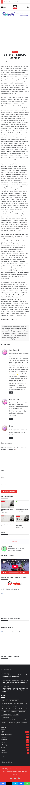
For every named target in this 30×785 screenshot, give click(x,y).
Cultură (4, 747)
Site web (3, 484)
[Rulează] (3, 573)
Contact (15, 774)
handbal (22, 711)
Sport (3, 750)
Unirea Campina (22, 722)
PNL (16, 714)
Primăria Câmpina (7, 717)
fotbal (14, 711)
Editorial (15, 52)
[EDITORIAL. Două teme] (7, 518)
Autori (19, 771)
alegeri (4, 700)
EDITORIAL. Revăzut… (22, 509)
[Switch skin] (28, 7)
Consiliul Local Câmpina (9, 708)
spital (4, 722)
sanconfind (22, 720)
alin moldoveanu (7, 703)
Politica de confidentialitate (10, 771)
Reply (11, 392)
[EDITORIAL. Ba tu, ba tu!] (7, 504)
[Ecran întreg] (26, 573)
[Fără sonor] (24, 573)
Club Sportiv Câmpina (20, 703)
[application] (15, 566)
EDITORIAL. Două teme (7, 524)
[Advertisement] (15, 35)
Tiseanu (12, 722)
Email (3, 477)
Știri (3, 731)
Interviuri (4, 739)
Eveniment (5, 742)
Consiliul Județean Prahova (9, 706)
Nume (3, 470)
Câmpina (5, 711)
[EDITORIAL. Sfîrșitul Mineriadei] (22, 518)
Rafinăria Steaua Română (9, 720)
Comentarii (15, 541)
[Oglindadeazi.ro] (15, 7)
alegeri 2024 (14, 700)
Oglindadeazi (10, 62)
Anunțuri (4, 752)
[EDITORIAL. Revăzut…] (22, 504)
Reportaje (4, 745)
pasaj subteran (6, 714)
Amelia (10, 546)
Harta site (24, 771)
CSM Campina (22, 708)
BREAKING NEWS (7, 734)
